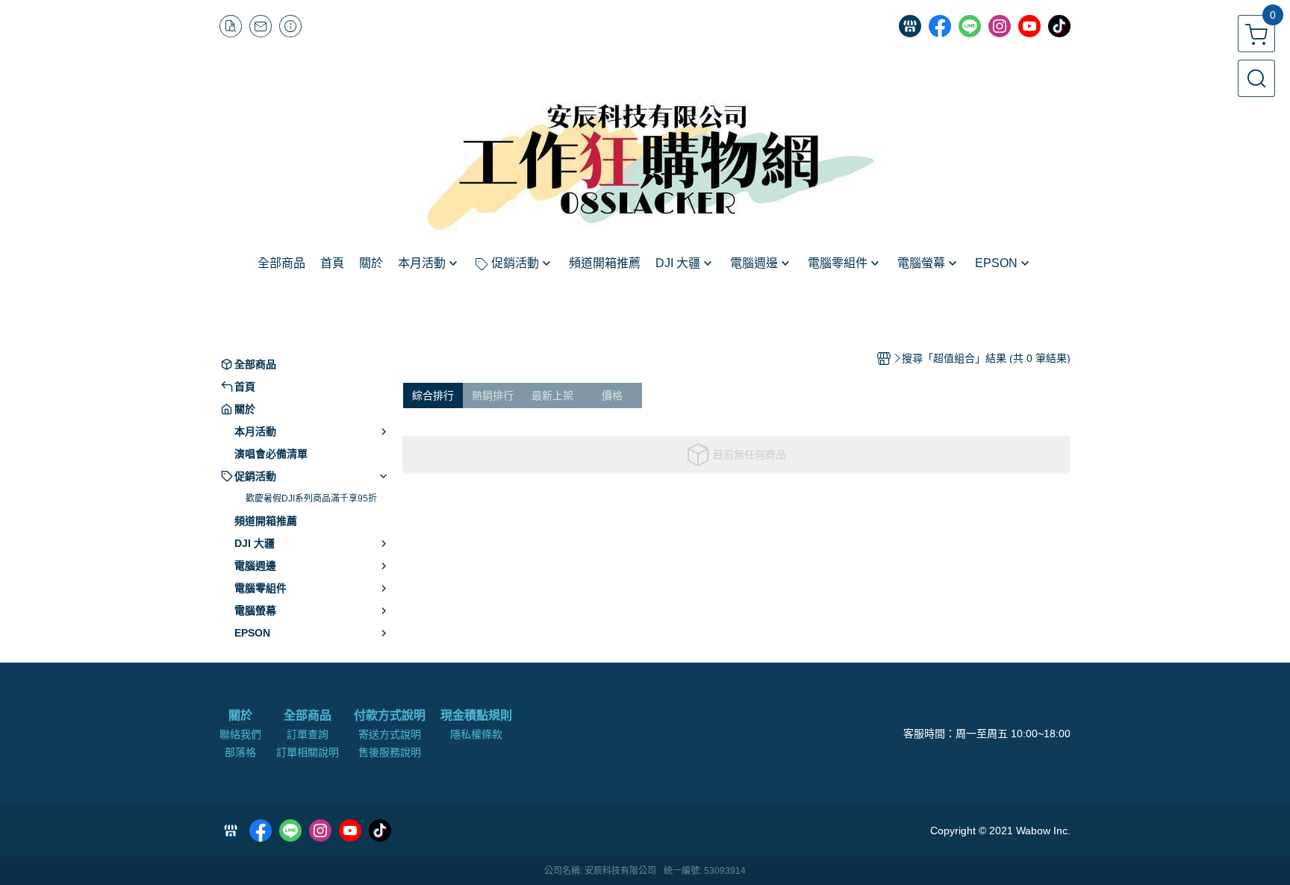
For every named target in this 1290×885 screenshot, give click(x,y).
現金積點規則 (476, 716)
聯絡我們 (240, 734)
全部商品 (307, 716)
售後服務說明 (389, 752)
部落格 (240, 752)
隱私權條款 (476, 734)
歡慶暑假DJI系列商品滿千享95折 (311, 498)
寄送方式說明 (389, 734)
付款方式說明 (390, 716)
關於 (240, 716)
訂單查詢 (307, 734)
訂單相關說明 (307, 752)
